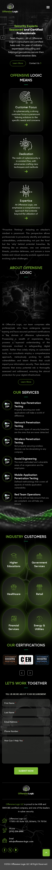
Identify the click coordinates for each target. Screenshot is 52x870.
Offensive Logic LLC (20, 864)
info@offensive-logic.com (21, 842)
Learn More (18, 63)
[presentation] (3, 37)
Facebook (4, 850)
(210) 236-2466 (16, 831)
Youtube (15, 850)
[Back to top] (46, 852)
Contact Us (34, 63)
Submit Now (26, 771)
